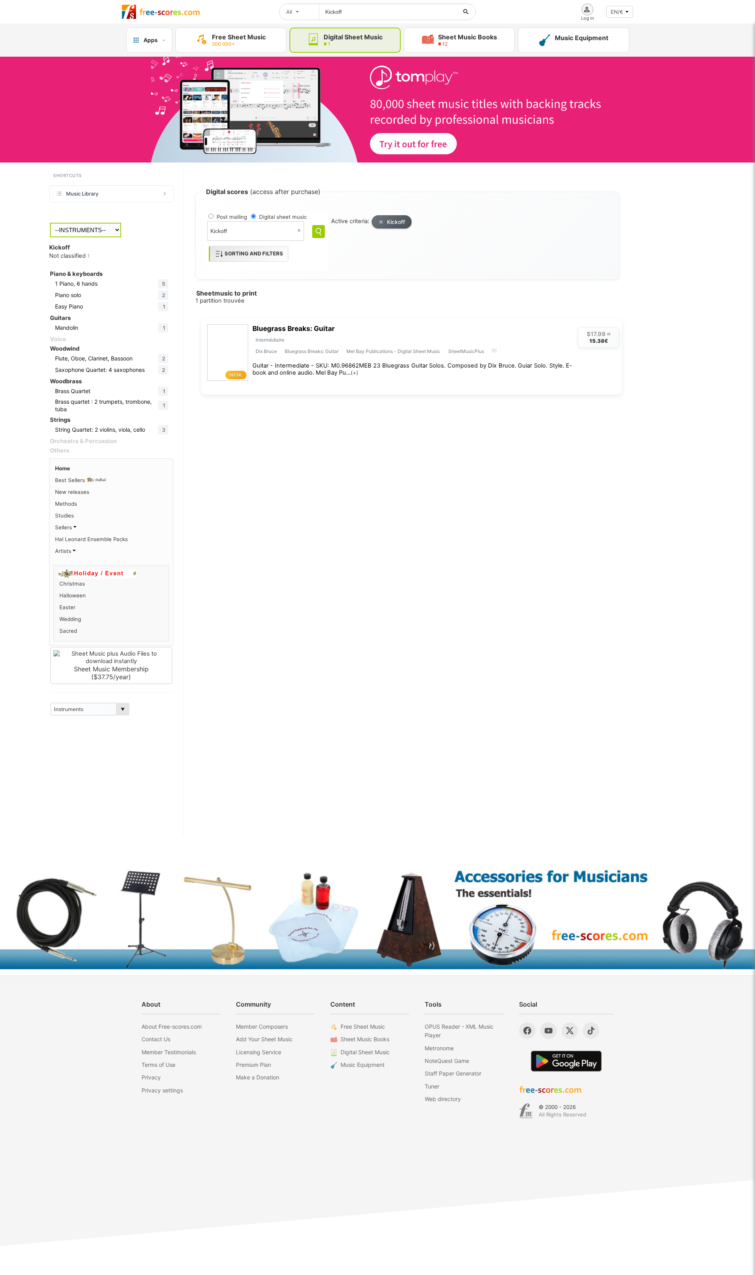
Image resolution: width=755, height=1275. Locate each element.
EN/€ (617, 12)
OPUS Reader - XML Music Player (459, 1030)
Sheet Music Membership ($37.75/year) (111, 673)
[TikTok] (591, 1030)
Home (62, 468)
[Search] (318, 231)
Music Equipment (363, 1064)
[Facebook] (527, 1030)
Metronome (439, 1048)
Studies (64, 515)
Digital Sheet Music (365, 1052)
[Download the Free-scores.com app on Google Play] (566, 1061)
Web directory (443, 1099)
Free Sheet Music (363, 1026)
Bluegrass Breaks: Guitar (293, 328)
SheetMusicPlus (466, 351)
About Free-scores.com (172, 1026)
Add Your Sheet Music (264, 1039)
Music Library (82, 193)
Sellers (64, 527)
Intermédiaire (270, 340)
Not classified (69, 255)
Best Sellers (71, 480)
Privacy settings (162, 1090)
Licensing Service (258, 1052)
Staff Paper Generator (453, 1073)
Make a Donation (257, 1077)
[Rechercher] (466, 12)
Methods (66, 504)
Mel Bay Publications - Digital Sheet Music (393, 351)
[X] (570, 1030)
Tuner (432, 1086)
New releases (72, 492)
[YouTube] (548, 1030)
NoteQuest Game (447, 1060)
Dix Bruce (266, 351)
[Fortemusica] (526, 1110)
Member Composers (262, 1026)
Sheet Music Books (365, 1039)
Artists (64, 551)
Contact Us (156, 1039)
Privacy (151, 1077)
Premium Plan (253, 1064)
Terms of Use (158, 1064)
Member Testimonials (169, 1052)
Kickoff (396, 222)
